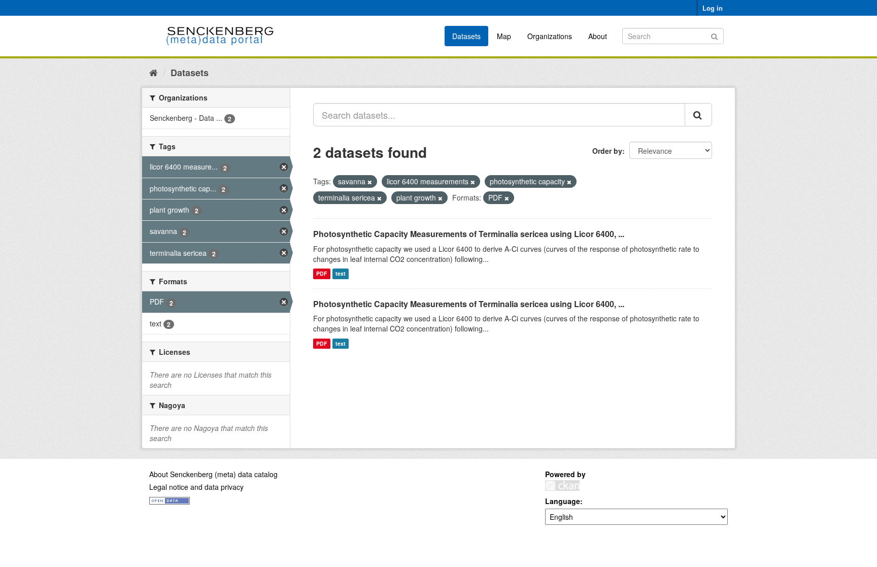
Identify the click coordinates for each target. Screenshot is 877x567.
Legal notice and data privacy (196, 487)
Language (562, 501)
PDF (321, 274)
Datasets (466, 36)
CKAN (562, 485)
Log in (712, 8)
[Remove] (369, 182)
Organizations (549, 36)
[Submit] (714, 35)
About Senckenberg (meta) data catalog (213, 474)
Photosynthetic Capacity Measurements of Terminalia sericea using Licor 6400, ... (468, 234)
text (340, 274)
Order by (607, 151)
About (597, 36)
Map (504, 36)
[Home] (153, 72)
